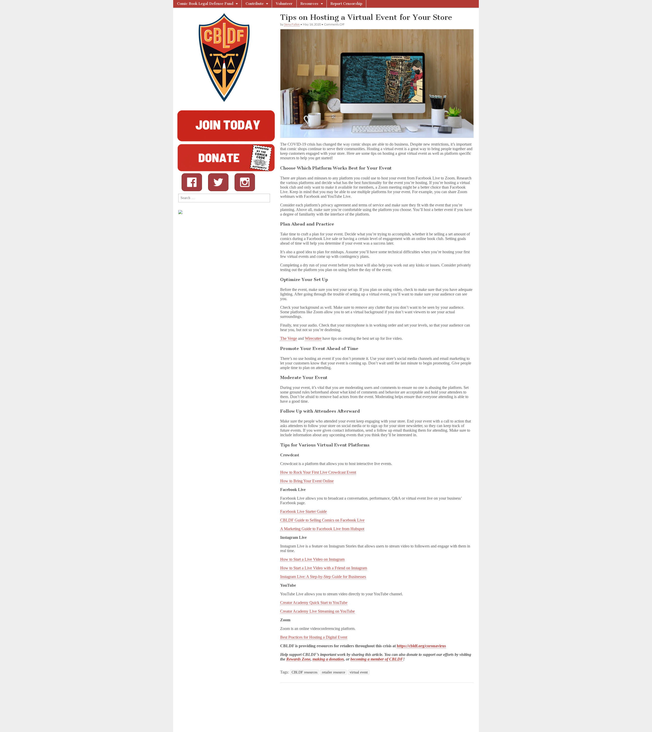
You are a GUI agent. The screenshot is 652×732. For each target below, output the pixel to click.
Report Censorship (346, 4)
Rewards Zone (298, 659)
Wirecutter (313, 338)
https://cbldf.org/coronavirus (421, 646)
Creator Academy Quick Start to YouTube (313, 602)
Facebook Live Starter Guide (303, 511)
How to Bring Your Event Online (307, 481)
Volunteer (284, 4)
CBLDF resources (304, 672)
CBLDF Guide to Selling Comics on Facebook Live (322, 520)
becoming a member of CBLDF (376, 659)
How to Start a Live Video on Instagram (312, 559)
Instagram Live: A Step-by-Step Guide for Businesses (323, 576)
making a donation (328, 659)
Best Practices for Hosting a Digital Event (313, 637)
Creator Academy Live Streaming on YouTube (317, 611)
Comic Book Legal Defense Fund (205, 4)
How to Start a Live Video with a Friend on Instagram (323, 568)
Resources (309, 4)
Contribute (255, 4)
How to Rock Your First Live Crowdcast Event (318, 472)
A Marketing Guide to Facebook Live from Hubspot (322, 529)
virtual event (359, 672)
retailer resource (333, 672)
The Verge (288, 338)
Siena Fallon (292, 24)
